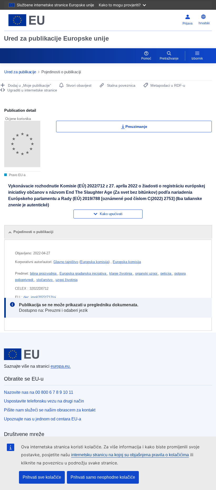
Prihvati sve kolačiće (42, 477)
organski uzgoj (146, 273)
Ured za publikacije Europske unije (56, 38)
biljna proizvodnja (43, 273)
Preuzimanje (136, 126)
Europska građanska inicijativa (83, 273)
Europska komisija (94, 262)
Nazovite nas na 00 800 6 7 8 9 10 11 (38, 392)
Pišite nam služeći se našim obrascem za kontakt (49, 410)
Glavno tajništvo (65, 262)
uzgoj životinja (66, 280)
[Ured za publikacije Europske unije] (40, 20)
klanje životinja (121, 273)
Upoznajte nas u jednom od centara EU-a (42, 419)
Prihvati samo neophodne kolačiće (103, 477)
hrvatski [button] (204, 23)
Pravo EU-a (17, 175)
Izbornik (197, 58)
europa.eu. (61, 366)
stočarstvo (44, 280)
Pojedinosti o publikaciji (33, 232)
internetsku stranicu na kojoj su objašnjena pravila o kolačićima (130, 455)
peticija (166, 273)
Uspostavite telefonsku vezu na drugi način (44, 401)
